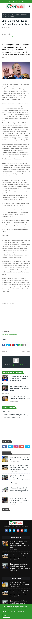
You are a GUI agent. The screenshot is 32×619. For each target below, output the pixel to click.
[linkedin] (25, 530)
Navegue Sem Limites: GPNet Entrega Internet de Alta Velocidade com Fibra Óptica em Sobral (19, 544)
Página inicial (6, 14)
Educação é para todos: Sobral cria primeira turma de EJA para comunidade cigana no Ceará (19, 467)
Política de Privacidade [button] (17, 611)
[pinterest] (20, 1)
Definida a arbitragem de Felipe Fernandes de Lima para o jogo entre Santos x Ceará (19, 490)
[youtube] (21, 446)
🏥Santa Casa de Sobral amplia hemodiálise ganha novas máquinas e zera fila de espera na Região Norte (20, 479)
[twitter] (13, 1)
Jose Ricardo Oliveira (20, 365)
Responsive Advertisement (9, 37)
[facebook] (10, 1)
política (12, 14)
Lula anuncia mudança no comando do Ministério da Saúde (20, 397)
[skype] (22, 1)
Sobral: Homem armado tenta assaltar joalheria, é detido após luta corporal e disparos (19, 500)
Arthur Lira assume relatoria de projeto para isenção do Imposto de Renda (19, 388)
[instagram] (16, 1)
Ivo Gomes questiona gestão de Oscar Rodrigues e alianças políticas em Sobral (19, 378)
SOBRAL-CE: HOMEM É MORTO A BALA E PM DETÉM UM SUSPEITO (19, 458)
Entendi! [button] (6, 616)
